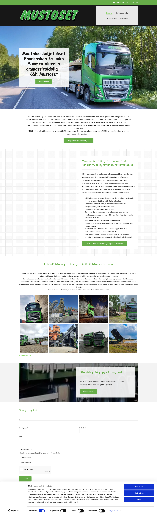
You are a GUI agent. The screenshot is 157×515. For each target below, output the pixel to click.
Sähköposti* (23, 428)
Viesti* (21, 436)
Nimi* (21, 419)
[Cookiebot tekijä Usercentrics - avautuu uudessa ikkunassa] (13, 510)
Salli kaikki (139, 487)
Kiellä (139, 499)
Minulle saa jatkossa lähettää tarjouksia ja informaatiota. (39, 453)
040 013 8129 (131, 2)
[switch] (63, 510)
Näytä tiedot (113, 511)
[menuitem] (109, 13)
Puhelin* (82, 428)
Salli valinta (139, 493)
